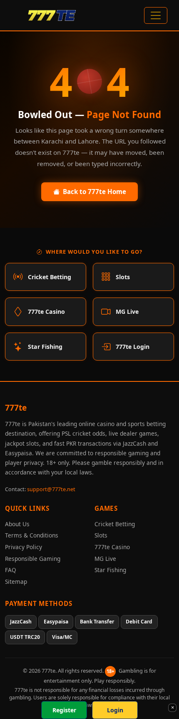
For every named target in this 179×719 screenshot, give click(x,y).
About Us (17, 524)
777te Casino (112, 547)
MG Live (105, 559)
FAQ (10, 570)
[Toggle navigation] (155, 15)
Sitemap (16, 581)
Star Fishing (110, 570)
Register (64, 710)
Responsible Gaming (32, 559)
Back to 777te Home (94, 191)
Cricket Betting (114, 524)
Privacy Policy (23, 547)
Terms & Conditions (31, 535)
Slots (100, 535)
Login (115, 710)
